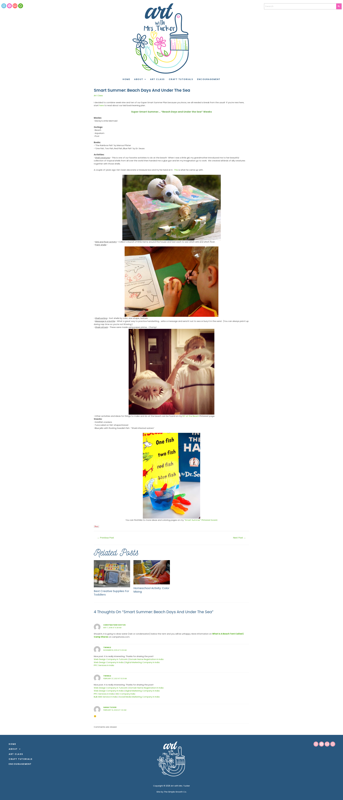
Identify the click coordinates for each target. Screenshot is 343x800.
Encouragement (208, 79)
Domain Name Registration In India (146, 659)
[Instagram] (3, 5)
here (101, 105)
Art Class (157, 79)
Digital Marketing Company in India (142, 662)
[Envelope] (15, 5)
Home (126, 79)
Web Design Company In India (109, 662)
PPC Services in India (104, 665)
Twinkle (107, 647)
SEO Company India (125, 693)
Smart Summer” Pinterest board (201, 520)
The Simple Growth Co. (175, 791)
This (176, 169)
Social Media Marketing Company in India (139, 696)
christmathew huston (114, 625)
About (138, 79)
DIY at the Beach (191, 416)
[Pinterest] (9, 5)
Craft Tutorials (181, 79)
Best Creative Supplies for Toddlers (111, 592)
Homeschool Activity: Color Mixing (151, 590)
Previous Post (105, 537)
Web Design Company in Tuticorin (110, 659)
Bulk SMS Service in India (105, 696)
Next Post (239, 537)
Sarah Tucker (109, 707)
